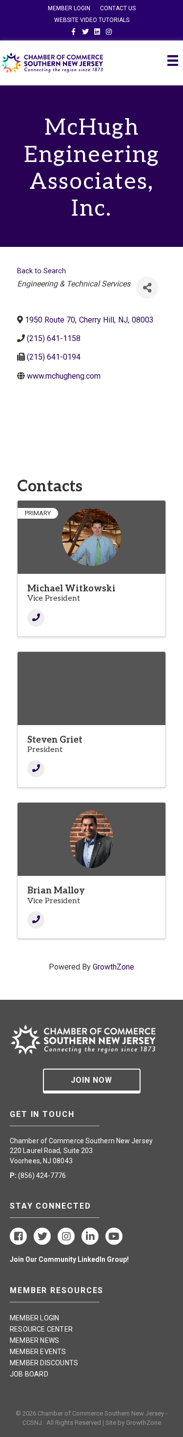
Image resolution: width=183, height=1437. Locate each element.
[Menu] (173, 60)
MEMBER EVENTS (38, 1352)
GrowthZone (113, 966)
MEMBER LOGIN (69, 8)
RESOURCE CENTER (41, 1329)
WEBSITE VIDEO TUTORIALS (91, 20)
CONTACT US (118, 8)
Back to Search (41, 271)
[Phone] (35, 618)
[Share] (147, 288)
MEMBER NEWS (34, 1340)
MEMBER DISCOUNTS (44, 1363)
